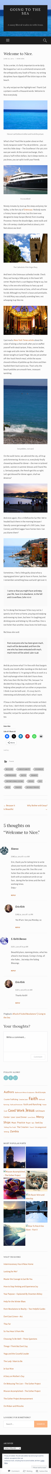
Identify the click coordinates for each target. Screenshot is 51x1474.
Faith (33, 1098)
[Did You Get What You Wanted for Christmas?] (14, 1189)
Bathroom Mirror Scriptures (25, 1092)
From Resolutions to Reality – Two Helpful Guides (24, 1309)
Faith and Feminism (16, 1104)
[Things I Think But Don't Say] (36, 1181)
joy (40, 781)
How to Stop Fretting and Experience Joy (21, 1286)
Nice (8, 787)
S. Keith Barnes (18, 939)
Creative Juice (23, 1099)
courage (39, 769)
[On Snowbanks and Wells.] (36, 1212)
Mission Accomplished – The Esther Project (22, 1391)
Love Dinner (21, 1117)
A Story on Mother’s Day (14, 1376)
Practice (21, 1122)
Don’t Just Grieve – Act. (13, 1316)
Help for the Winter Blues (15, 1301)
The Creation (23, 1127)
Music (13, 1123)
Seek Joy (39, 1123)
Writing (6, 1132)
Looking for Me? (10, 1271)
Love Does (31, 1117)
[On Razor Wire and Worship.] (36, 1196)
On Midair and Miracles (14, 1406)
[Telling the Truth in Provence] (36, 1158)
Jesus (31, 781)
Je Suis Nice (9, 1369)
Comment (38, 1057)
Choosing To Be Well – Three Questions (20, 1339)
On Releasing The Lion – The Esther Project (22, 1384)
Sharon (14, 849)
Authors (9, 1092)
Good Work (16, 1110)
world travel (33, 787)
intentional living (14, 781)
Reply (13, 895)
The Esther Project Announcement (18, 1399)
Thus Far (7, 1324)
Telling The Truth (10, 1127)
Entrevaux (28, 210)
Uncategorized (40, 1127)
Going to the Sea (25, 12)
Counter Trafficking (11, 1099)
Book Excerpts (40, 1092)
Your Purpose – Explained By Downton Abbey (23, 1294)
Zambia (14, 1131)
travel (18, 787)
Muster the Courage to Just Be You (18, 1279)
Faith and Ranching (32, 1104)
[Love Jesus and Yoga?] (14, 1235)
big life (9, 769)
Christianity (24, 769)
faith (23, 775)
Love (13, 1117)
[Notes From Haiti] (14, 1212)
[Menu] (8, 40)
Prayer (28, 1123)
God (5, 1111)
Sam (33, 1123)
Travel (32, 1127)
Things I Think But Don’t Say (16, 1346)
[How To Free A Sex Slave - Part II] (36, 1228)
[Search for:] (25, 1424)
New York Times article (23, 340)
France (11, 761)
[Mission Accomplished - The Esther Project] (14, 1173)
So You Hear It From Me (14, 1331)
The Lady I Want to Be (13, 1361)
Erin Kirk (20, 59)
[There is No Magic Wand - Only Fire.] (14, 1158)
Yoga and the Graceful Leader (16, 1354)
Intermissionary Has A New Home (18, 1264)
